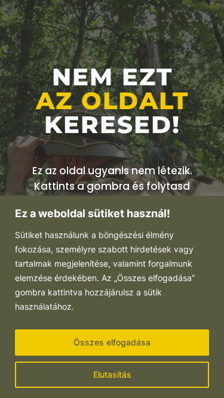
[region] (112, 297)
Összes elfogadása (112, 342)
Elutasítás (112, 374)
